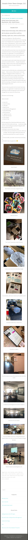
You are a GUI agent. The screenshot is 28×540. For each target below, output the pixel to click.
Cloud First (13, 473)
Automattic (18, 537)
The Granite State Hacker (16, 18)
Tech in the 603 (5, 18)
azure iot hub (17, 472)
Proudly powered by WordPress (13, 536)
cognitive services (19, 473)
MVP (11, 477)
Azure (6, 472)
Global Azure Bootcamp (15, 475)
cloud (9, 473)
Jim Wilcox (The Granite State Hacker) (16, 24)
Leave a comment (5, 478)
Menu (14, 11)
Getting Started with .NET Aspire (8, 514)
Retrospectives (5, 498)
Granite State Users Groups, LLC (14, 4)
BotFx (3, 473)
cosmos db (4, 475)
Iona (2, 524)
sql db (14, 477)
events (8, 475)
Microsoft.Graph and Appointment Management (12, 517)
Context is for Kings (6, 521)
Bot (21, 472)
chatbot (6, 473)
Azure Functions (11, 472)
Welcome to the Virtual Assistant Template (11, 527)
